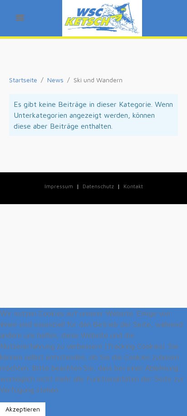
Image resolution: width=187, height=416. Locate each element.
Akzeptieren (22, 409)
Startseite (23, 80)
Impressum (58, 186)
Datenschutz (98, 186)
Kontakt (133, 186)
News (55, 80)
